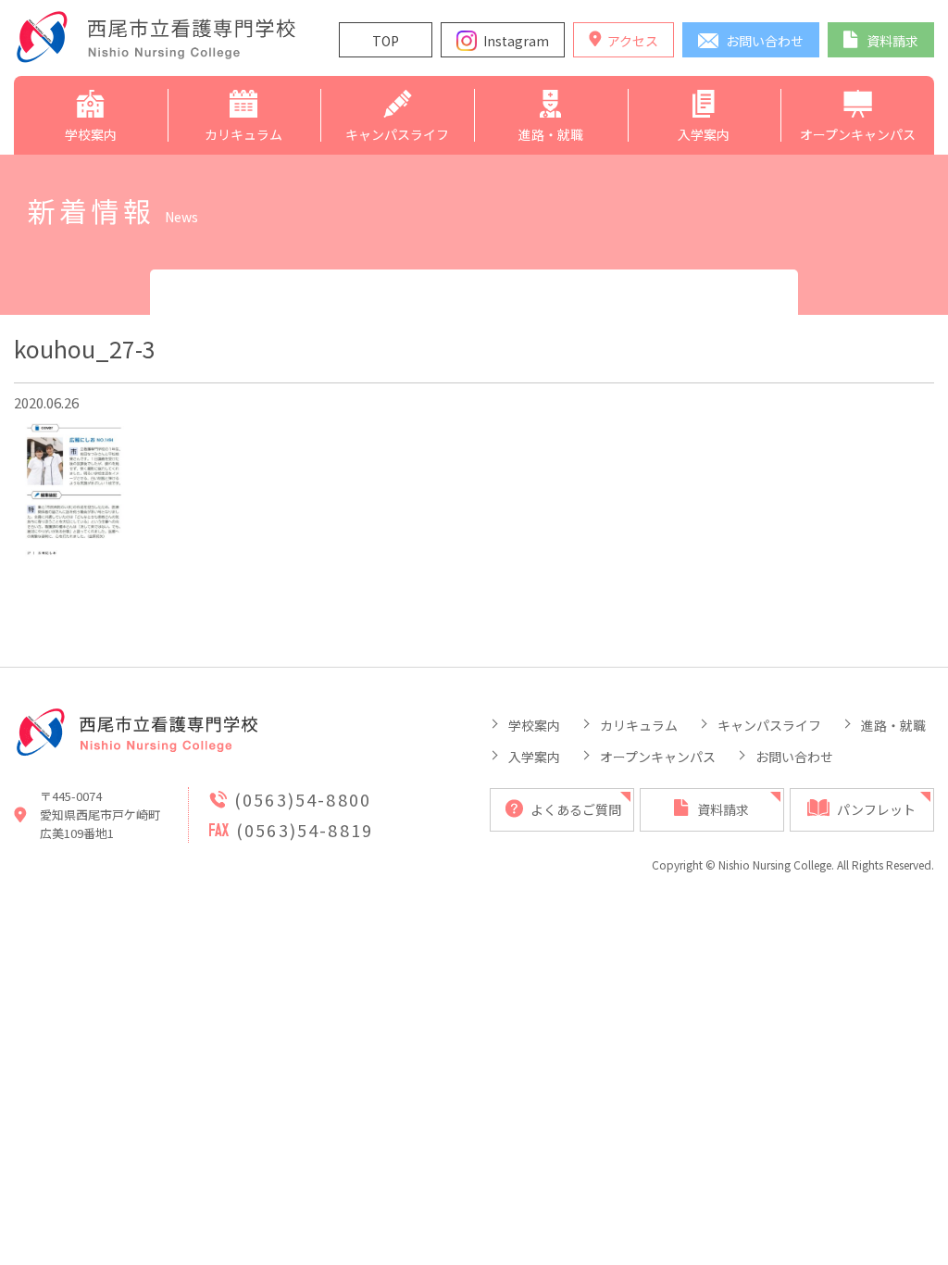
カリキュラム (639, 725)
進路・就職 (893, 725)
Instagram (516, 40)
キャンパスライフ (769, 725)
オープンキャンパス (658, 756)
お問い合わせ (794, 756)
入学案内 (534, 756)
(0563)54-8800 (302, 799)
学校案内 (534, 725)
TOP (385, 40)
